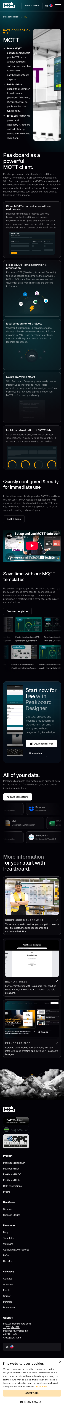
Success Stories (11, 1214)
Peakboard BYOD (12, 1174)
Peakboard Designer (14, 1162)
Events (6, 1290)
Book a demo (32, 5)
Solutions (8, 1209)
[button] (49, 6)
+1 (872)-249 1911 (11, 1327)
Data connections (12, 1185)
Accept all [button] (32, 1393)
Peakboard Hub (11, 1180)
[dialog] (32, 1383)
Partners (7, 1301)
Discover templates (17, 611)
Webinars (8, 1243)
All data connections (17, 797)
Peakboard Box (11, 1168)
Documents (9, 1307)
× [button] (60, 1362)
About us (8, 1284)
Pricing (6, 1191)
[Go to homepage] (9, 6)
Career (6, 1295)
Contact (7, 1278)
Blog (5, 1232)
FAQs (6, 1255)
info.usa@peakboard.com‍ (17, 1323)
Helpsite (7, 1261)
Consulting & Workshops (16, 1249)
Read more (41, 1386)
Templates (8, 1238)
